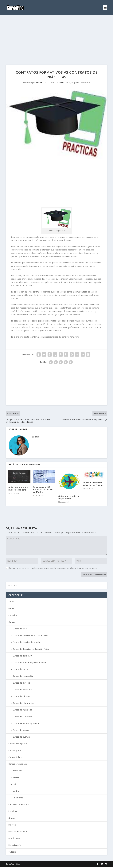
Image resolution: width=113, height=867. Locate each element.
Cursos (11, 622)
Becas (11, 608)
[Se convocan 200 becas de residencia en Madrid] (44, 476)
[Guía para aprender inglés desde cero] (19, 476)
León (15, 784)
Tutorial (12, 852)
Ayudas (60, 82)
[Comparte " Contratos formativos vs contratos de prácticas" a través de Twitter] (44, 354)
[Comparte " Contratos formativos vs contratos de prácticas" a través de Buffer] (71, 354)
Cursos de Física (20, 669)
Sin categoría (14, 845)
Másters (12, 824)
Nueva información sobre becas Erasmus (93, 483)
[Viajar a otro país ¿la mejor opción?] (69, 481)
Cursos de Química (21, 737)
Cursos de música (21, 730)
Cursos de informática (23, 703)
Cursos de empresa (17, 743)
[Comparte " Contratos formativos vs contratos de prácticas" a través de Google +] (49, 354)
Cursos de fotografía (23, 676)
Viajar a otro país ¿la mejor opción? (69, 497)
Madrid (16, 791)
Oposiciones (14, 838)
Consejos (69, 82)
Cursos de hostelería (22, 689)
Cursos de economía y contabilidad (29, 662)
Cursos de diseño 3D (22, 655)
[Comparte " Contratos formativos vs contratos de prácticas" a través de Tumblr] (55, 354)
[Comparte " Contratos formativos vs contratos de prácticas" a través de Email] (82, 354)
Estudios (12, 811)
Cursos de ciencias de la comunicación (31, 635)
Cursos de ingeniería (22, 709)
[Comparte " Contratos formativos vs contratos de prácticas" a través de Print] (88, 354)
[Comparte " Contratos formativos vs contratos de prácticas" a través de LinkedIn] (66, 354)
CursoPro (10, 864)
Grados (11, 818)
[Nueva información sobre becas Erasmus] (94, 474)
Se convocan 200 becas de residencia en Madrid (43, 489)
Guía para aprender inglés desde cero (18, 488)
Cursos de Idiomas (21, 696)
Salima (39, 82)
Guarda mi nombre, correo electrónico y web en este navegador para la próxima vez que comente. (53, 568)
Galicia (16, 777)
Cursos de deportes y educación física (31, 649)
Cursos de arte (20, 628)
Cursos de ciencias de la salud (27, 642)
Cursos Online (15, 757)
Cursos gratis (14, 750)
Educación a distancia (18, 804)
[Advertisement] (56, 40)
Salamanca (18, 797)
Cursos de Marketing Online (26, 723)
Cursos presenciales (17, 764)
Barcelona (17, 770)
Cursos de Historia (21, 683)
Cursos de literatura (22, 716)
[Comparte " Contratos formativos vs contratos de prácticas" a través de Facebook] (38, 354)
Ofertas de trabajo (17, 831)
